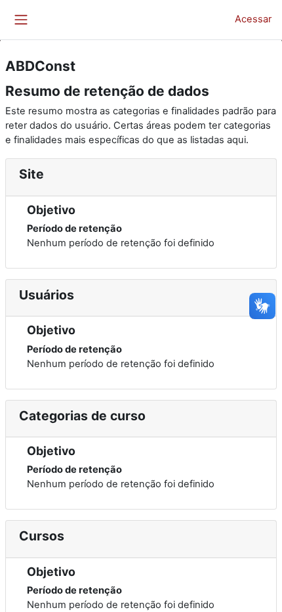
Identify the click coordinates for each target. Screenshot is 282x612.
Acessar (253, 19)
